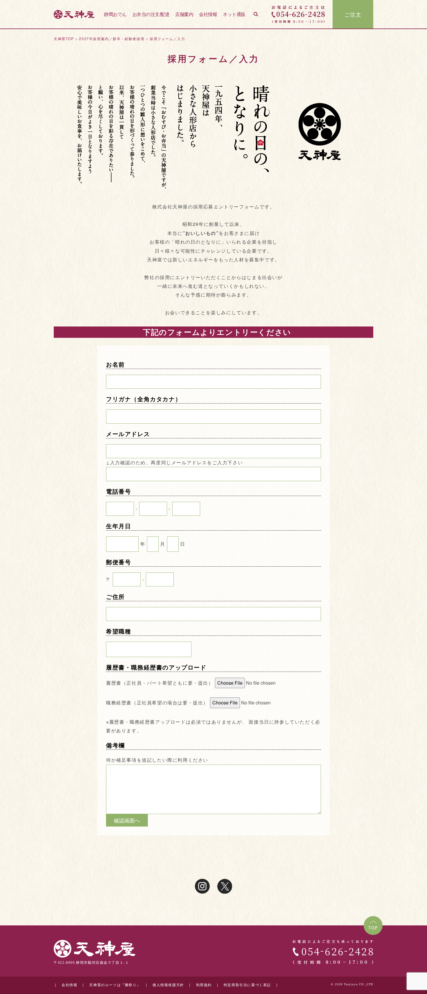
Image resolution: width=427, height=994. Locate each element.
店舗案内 (184, 14)
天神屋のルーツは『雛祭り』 (115, 985)
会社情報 (208, 14)
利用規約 (204, 985)
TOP (373, 928)
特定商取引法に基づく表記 (247, 985)
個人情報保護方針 (168, 985)
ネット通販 (234, 14)
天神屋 (74, 14)
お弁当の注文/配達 (151, 14)
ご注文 (353, 14)
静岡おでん (115, 14)
